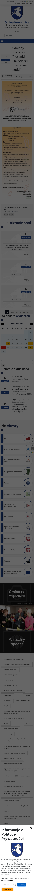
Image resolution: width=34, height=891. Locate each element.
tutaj (11, 880)
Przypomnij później (9, 885)
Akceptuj (21, 885)
